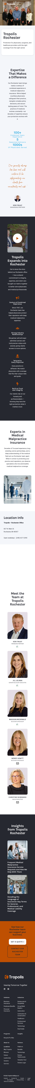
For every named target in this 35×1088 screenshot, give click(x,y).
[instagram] (7, 989)
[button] (17, 238)
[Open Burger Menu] (30, 4)
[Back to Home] (9, 4)
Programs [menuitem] (7, 1034)
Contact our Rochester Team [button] (17, 951)
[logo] (14, 977)
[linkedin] (5, 989)
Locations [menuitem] (7, 1046)
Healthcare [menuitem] (21, 1018)
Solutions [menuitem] (7, 997)
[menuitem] (9, 1002)
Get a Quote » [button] (17, 942)
